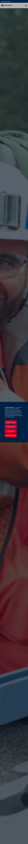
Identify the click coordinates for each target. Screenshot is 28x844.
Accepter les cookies (10, 422)
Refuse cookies (10, 426)
